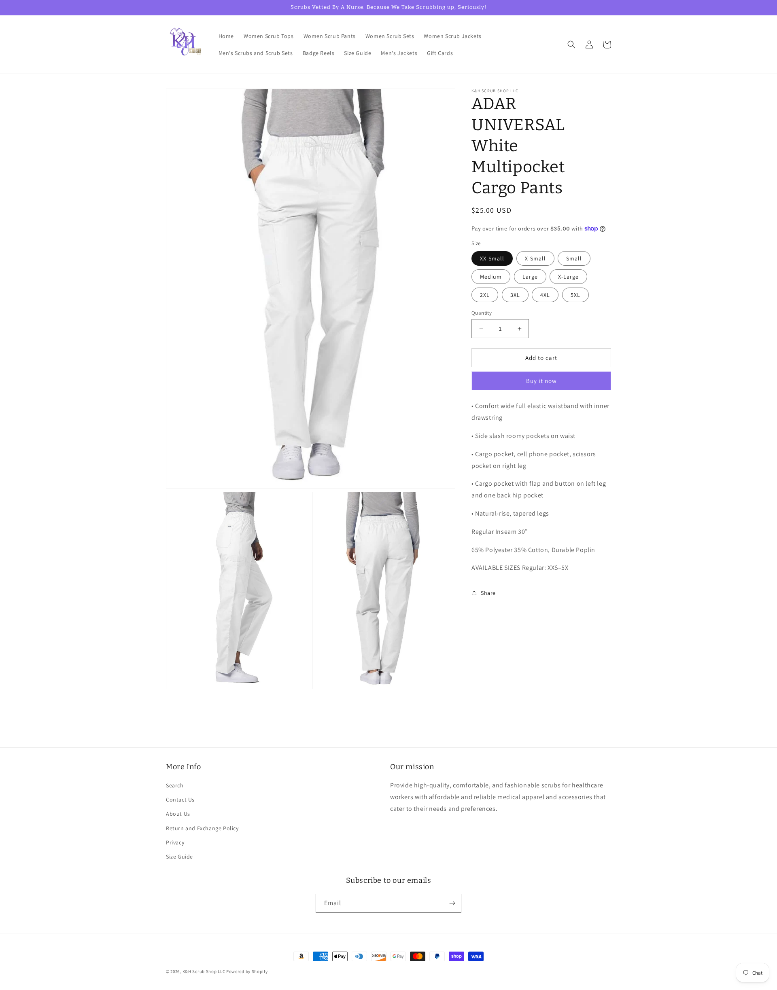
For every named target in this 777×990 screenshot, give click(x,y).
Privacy (175, 842)
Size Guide (179, 856)
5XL (575, 294)
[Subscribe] (452, 903)
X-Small (535, 258)
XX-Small (492, 258)
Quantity (481, 312)
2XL (485, 294)
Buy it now (541, 381)
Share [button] (488, 593)
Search (175, 785)
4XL (545, 294)
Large (530, 276)
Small (574, 258)
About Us (178, 813)
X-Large (568, 276)
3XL (515, 294)
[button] (571, 44)
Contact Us (180, 799)
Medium (491, 276)
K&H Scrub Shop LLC (204, 971)
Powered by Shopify (247, 971)
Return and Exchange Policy (202, 828)
